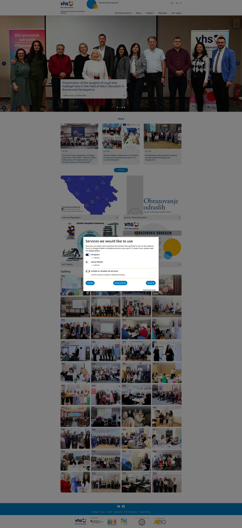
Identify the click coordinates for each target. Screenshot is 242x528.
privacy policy (94, 250)
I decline (90, 283)
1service (95, 258)
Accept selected (120, 283)
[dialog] (121, 264)
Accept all (150, 283)
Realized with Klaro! (149, 290)
